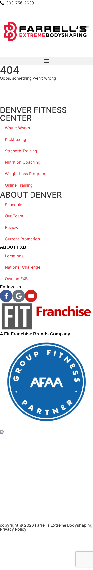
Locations (14, 255)
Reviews (12, 227)
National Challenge (22, 267)
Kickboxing (15, 139)
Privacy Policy (13, 529)
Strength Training (21, 150)
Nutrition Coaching (22, 162)
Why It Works (17, 127)
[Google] (18, 296)
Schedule (13, 204)
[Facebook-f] (6, 296)
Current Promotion (22, 238)
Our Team (14, 215)
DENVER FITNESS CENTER (33, 114)
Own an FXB (16, 278)
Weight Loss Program (25, 173)
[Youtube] (31, 296)
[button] (46, 61)
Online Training (19, 185)
